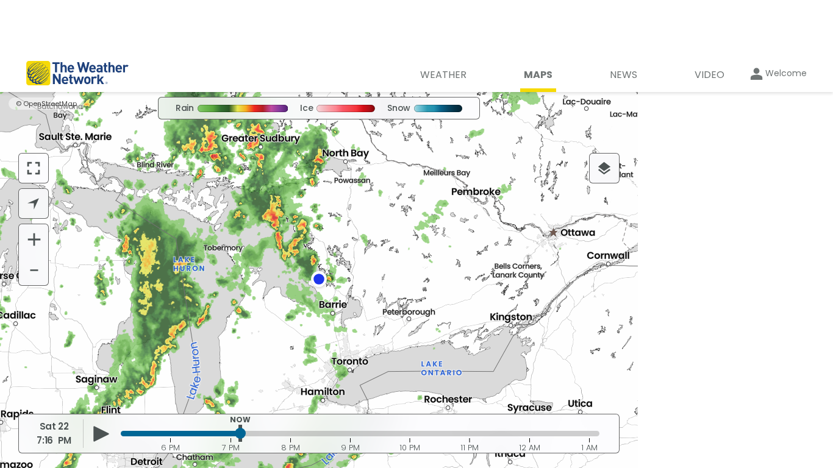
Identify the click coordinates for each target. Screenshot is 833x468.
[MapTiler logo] (52, 392)
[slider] (240, 433)
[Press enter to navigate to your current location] (33, 203)
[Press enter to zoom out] (34, 270)
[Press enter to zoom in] (34, 239)
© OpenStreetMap (46, 103)
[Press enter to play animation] (101, 434)
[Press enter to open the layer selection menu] (604, 168)
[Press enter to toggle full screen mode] (33, 168)
